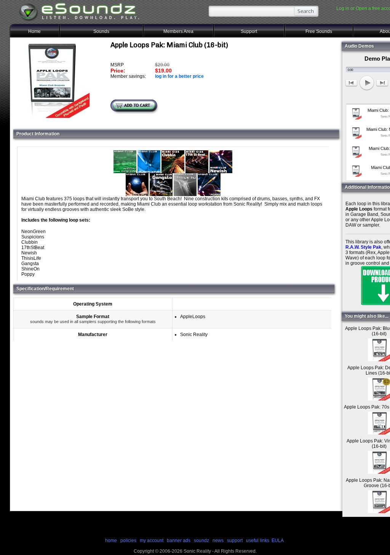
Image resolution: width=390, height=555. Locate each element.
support (235, 540)
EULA (278, 540)
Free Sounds (318, 31)
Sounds (101, 31)
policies (128, 540)
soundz (201, 540)
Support (249, 31)
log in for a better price (179, 76)
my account (151, 540)
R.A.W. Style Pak (363, 247)
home (111, 540)
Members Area (178, 31)
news (218, 540)
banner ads (178, 540)
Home (34, 31)
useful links (257, 540)
